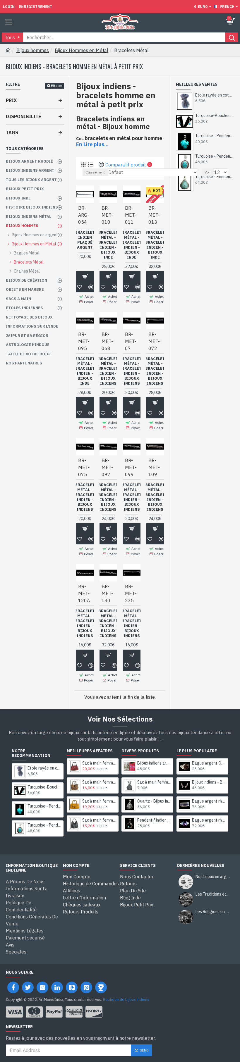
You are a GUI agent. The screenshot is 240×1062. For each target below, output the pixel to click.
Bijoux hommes (32, 50)
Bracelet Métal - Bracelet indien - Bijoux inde (108, 244)
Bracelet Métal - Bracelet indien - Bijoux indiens (108, 371)
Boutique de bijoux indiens (126, 999)
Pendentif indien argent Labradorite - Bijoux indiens (154, 820)
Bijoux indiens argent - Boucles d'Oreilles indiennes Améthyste (154, 763)
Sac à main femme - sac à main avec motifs (99, 763)
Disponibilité (23, 116)
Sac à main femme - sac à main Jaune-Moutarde (99, 801)
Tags (12, 132)
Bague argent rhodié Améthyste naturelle (209, 801)
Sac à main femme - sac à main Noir (99, 820)
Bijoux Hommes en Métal (81, 50)
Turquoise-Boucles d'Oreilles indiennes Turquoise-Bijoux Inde (214, 115)
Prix (11, 100)
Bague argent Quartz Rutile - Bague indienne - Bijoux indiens (209, 763)
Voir (208, 172)
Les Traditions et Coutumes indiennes (213, 894)
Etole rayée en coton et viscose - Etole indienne (214, 95)
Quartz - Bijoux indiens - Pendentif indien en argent (154, 801)
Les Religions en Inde (213, 912)
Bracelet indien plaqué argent (85, 240)
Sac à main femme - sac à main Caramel (99, 782)
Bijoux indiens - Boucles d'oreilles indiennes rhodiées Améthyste (209, 782)
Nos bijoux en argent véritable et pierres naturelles (213, 877)
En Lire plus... (92, 144)
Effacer (56, 85)
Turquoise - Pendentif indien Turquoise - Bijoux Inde (214, 135)
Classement (95, 172)
